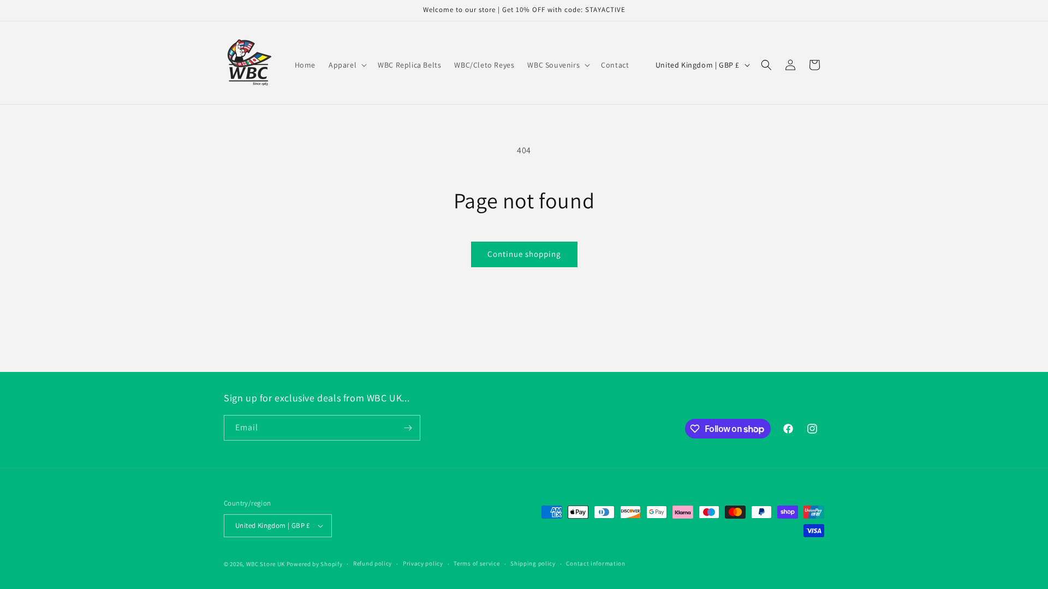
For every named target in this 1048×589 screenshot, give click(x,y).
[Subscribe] (408, 428)
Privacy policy (423, 563)
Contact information (595, 563)
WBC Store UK (265, 564)
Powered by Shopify (315, 564)
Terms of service (476, 563)
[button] (346, 64)
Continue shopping (524, 254)
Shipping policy (533, 563)
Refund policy (372, 563)
